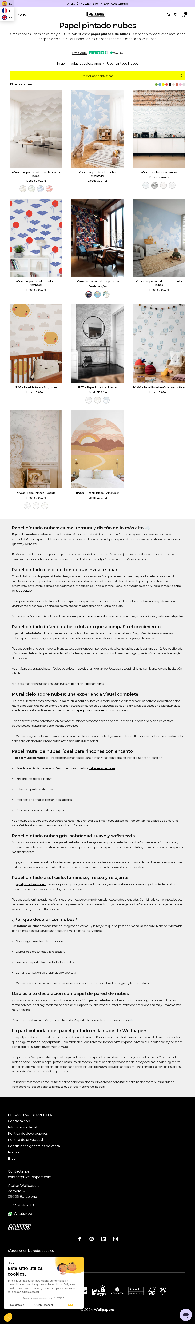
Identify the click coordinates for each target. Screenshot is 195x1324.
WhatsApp (22, 1213)
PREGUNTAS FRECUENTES (30, 1115)
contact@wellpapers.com (30, 1177)
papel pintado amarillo (92, 616)
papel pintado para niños (87, 684)
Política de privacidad (25, 1140)
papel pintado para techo (91, 710)
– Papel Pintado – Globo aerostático (159, 387)
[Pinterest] (91, 1239)
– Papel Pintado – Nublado (97, 387)
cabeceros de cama (102, 768)
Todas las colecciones (85, 63)
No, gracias (17, 1304)
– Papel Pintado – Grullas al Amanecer (36, 283)
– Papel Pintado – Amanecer (97, 492)
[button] (8, 1317)
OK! (70, 1304)
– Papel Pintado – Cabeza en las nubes (159, 283)
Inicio (61, 63)
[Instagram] (115, 1239)
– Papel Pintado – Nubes (159, 172)
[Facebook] (79, 1239)
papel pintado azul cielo (30, 884)
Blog (12, 1158)
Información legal (22, 1127)
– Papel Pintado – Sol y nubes (36, 387)
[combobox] (97, 75)
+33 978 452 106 (21, 1205)
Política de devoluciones (28, 1133)
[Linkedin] (103, 1239)
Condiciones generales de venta (34, 1146)
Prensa (13, 1152)
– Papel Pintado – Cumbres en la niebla (36, 174)
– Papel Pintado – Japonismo (97, 281)
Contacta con (19, 1121)
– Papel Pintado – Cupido (36, 492)
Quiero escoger (43, 1304)
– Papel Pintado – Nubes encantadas (97, 174)
